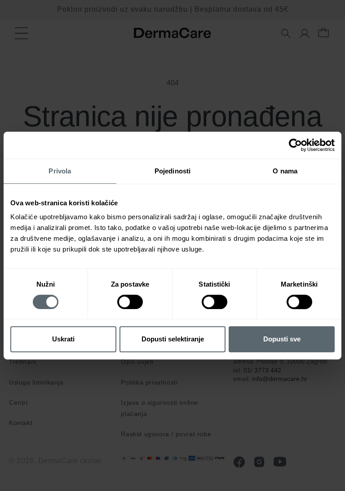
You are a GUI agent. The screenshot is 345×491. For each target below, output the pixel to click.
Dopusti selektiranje (173, 339)
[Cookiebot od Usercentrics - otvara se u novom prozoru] (295, 145)
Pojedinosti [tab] (172, 171)
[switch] (130, 302)
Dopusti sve (282, 339)
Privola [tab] (60, 171)
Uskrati (63, 339)
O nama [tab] (285, 171)
